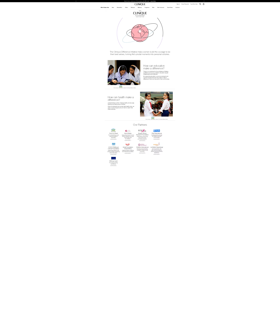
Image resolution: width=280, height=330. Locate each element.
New (113, 7)
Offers (126, 7)
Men (153, 7)
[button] (204, 4)
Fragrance (147, 7)
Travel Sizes (170, 7)
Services (178, 7)
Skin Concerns (160, 7)
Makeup (140, 7)
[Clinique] (140, 4)
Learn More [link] (153, 1)
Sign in (178, 4)
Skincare (133, 7)
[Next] (204, 1)
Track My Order (194, 4)
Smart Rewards (185, 4)
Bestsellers (119, 7)
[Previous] (76, 1)
